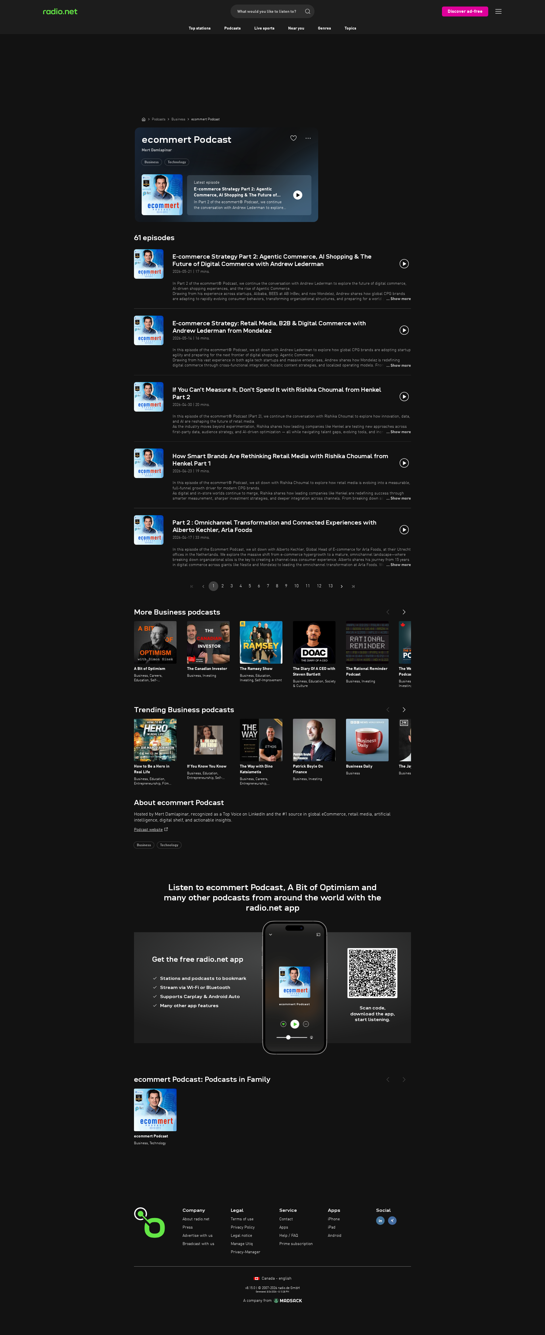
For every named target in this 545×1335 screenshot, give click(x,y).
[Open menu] (498, 11)
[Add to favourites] (293, 137)
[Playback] (297, 195)
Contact (286, 1219)
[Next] (404, 610)
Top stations (200, 28)
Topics (350, 28)
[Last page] (353, 586)
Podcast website (148, 830)
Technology (177, 162)
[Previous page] (203, 586)
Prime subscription (296, 1244)
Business (151, 162)
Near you (296, 28)
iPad (332, 1227)
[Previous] (388, 610)
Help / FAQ (288, 1236)
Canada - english (276, 1278)
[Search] (307, 11)
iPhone (334, 1219)
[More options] (308, 138)
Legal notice (241, 1236)
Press (188, 1227)
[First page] (191, 586)
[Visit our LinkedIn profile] (380, 1221)
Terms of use (242, 1219)
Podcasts (232, 28)
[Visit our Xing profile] (392, 1221)
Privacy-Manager (245, 1252)
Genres (324, 28)
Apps (283, 1227)
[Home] (143, 119)
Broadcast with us (198, 1244)
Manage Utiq (242, 1244)
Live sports (264, 28)
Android (334, 1236)
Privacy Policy (243, 1227)
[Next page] (341, 586)
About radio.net (196, 1219)
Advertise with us (198, 1236)
